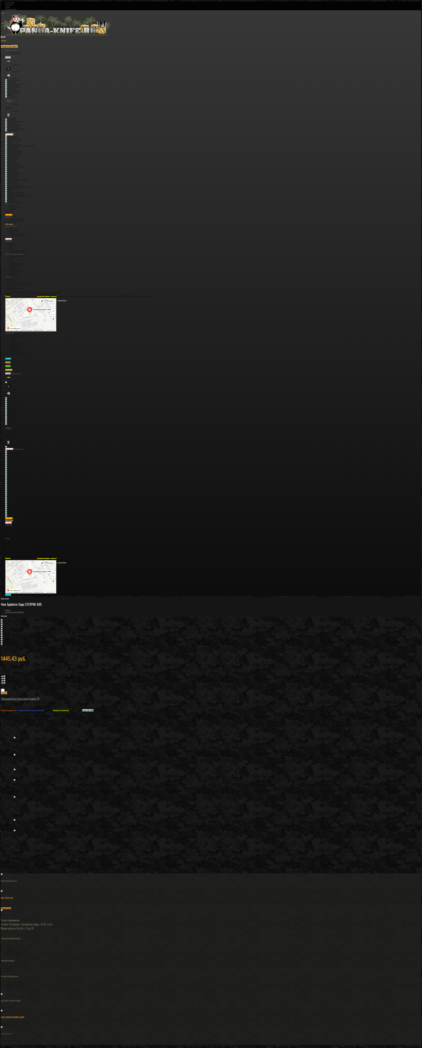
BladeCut (14, 123)
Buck (11, 142)
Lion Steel (15, 168)
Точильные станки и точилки (17, 235)
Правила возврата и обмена (17, 252)
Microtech (15, 172)
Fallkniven (15, 157)
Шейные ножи (13, 274)
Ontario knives (18, 174)
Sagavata (14, 97)
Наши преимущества (11, 948)
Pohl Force (16, 175)
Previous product (5, 598)
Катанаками (12, 523)
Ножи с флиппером (15, 346)
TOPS (12, 198)
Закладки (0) (9, 5)
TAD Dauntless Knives (24, 187)
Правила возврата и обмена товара (15, 984)
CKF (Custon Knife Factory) (28, 146)
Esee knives (16, 153)
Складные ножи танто (16, 349)
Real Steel (15, 93)
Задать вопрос (9, 988)
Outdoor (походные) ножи (17, 256)
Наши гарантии (14, 245)
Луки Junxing (13, 209)
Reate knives (17, 202)
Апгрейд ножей (14, 230)
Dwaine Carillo (19, 151)
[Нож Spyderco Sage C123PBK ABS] (11, 620)
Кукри (11, 260)
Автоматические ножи (16, 334)
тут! (150, 296)
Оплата (12, 246)
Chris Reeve (17, 144)
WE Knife (14, 119)
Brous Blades (17, 140)
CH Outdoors (15, 71)
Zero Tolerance (19, 194)
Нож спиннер (13, 340)
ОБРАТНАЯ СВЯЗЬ (6, 908)
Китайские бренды (13, 373)
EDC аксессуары (14, 228)
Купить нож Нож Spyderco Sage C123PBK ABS (13, 872)
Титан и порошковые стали (17, 353)
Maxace (13, 89)
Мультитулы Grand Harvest (17, 220)
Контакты (7, 538)
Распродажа (12, 518)
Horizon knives (19, 84)
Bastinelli (14, 136)
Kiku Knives (16, 164)
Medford (14, 170)
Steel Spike (15, 111)
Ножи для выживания (16, 263)
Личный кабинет (9, 3)
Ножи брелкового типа (16, 344)
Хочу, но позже (4, 695)
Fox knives (15, 159)
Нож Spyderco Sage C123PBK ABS (14, 612)
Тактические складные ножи (17, 351)
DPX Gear (14, 149)
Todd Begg (16, 189)
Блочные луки (13, 205)
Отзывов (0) (33, 699)
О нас (11, 248)
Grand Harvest (18, 121)
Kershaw (14, 162)
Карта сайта (8, 991)
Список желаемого (10, 971)
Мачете (12, 261)
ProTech (14, 177)
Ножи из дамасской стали (17, 265)
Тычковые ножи (14, 273)
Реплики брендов (14, 449)
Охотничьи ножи (14, 269)
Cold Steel (15, 147)
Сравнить (11, 695)
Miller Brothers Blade (24, 196)
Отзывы (10, 595)
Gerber (13, 161)
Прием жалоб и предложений (13, 986)
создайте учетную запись (28, 870)
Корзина (7, 7)
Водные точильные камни (17, 233)
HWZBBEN (15, 131)
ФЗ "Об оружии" (9, 950)
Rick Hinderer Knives (23, 179)
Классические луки (15, 207)
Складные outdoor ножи (16, 347)
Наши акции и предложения (13, 953)
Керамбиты (13, 258)
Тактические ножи (15, 271)
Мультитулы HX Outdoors (16, 218)
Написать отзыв (14, 646)
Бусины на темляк (15, 232)
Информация (8, 525)
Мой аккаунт (8, 966)
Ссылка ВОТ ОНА (87, 710)
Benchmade (17, 138)
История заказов (10, 968)
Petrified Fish (17, 91)
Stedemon (15, 104)
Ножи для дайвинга (15, 52)
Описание (6, 699)
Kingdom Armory (20, 166)
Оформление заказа (10, 9)
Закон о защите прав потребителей (15, 982)
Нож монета (13, 338)
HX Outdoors (17, 86)
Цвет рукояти (4, 674)
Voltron (14, 118)
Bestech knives (16, 64)
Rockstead (15, 181)
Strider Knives (18, 185)
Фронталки (13, 355)
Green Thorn (17, 80)
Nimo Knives (17, 127)
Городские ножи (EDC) (16, 336)
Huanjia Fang (17, 125)
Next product (4, 616)
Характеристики (19, 699)
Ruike (11, 95)
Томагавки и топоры (15, 54)
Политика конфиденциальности (18, 250)
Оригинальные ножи (15, 520)
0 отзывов (5, 646)
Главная (7, 610)
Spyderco (14, 183)
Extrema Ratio (18, 155)
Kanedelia (15, 88)
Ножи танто (13, 267)
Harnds (13, 82)
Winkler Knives (19, 192)
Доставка (12, 243)
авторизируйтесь (13, 870)
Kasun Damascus (20, 129)
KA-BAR (13, 200)
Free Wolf (14, 78)
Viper (11, 190)
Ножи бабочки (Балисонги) (17, 342)
